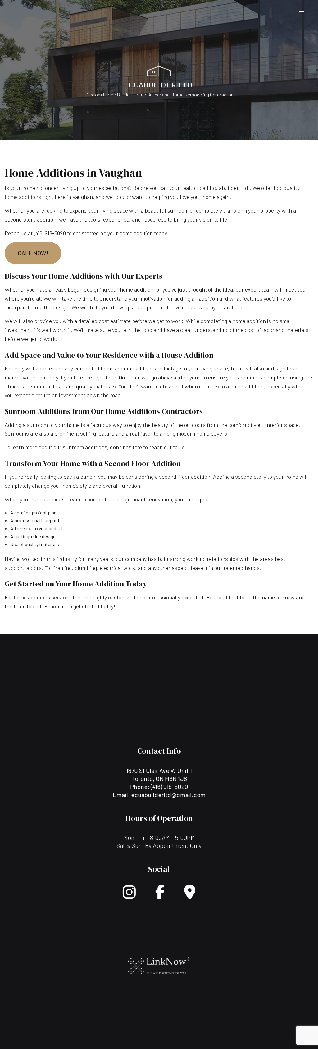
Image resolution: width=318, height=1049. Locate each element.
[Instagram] (129, 896)
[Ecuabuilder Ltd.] (159, 69)
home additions (23, 196)
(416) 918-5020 (169, 786)
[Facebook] (160, 896)
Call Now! (33, 253)
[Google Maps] (189, 896)
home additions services (42, 597)
